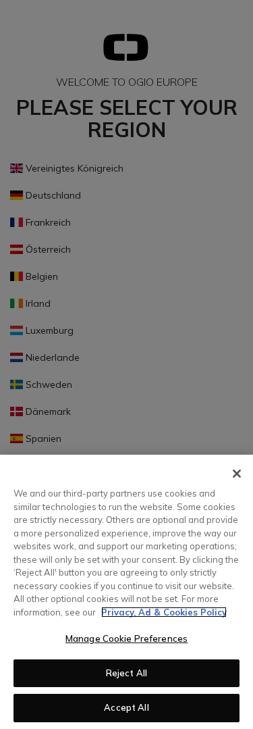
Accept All (126, 707)
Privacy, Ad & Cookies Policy (164, 612)
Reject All (126, 673)
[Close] (237, 473)
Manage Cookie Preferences (126, 638)
